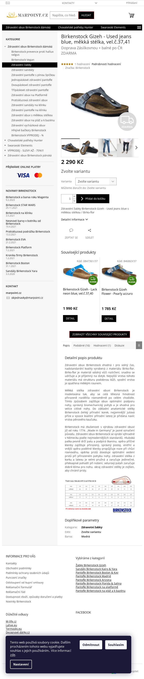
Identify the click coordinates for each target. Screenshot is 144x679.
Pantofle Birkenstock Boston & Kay (97, 572)
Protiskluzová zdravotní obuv (29, 100)
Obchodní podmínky (18, 568)
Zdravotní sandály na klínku (28, 105)
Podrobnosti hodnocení (106, 64)
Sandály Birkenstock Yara (21, 271)
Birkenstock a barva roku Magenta (27, 197)
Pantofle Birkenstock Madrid (93, 576)
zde (12, 655)
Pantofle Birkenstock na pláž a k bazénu (100, 591)
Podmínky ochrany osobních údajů (27, 573)
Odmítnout (90, 645)
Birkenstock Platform (19, 247)
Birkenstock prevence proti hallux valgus (32, 53)
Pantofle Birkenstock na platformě (97, 587)
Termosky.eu (14, 628)
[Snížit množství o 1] (74, 201)
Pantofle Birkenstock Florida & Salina (99, 583)
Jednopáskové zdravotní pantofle (31, 80)
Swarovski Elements (20, 145)
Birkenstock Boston (18, 263)
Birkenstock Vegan (22, 59)
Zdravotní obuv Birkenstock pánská (30, 155)
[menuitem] (28, 27)
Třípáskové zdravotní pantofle (30, 90)
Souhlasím (116, 645)
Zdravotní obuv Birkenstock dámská (30, 46)
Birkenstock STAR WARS (20, 205)
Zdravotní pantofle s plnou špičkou (33, 75)
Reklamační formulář (19, 587)
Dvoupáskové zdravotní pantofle (31, 85)
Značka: (77, 68)
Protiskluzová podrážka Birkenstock (28, 231)
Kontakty (68, 3)
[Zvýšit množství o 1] (74, 196)
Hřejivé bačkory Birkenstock (28, 130)
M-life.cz (11, 621)
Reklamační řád (15, 592)
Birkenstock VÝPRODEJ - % (27, 135)
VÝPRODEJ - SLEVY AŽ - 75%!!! (26, 150)
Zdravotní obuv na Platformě (29, 95)
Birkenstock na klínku (19, 212)
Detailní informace (72, 219)
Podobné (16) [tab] (82, 345)
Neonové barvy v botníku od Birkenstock (23, 222)
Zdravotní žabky (21, 65)
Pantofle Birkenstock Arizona (93, 580)
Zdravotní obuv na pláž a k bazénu (33, 120)
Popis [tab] (66, 345)
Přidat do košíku (95, 198)
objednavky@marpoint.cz (27, 297)
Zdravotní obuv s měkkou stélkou (32, 115)
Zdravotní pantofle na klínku (29, 110)
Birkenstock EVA (16, 239)
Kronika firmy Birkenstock (22, 255)
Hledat (86, 15)
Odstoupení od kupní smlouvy (25, 582)
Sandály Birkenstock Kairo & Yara (96, 569)
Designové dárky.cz (18, 632)
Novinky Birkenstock (18, 601)
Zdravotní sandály (22, 70)
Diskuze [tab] (119, 345)
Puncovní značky (16, 577)
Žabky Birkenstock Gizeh (91, 565)
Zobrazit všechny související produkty (99, 334)
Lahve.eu (11, 625)
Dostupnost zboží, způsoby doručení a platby (34, 597)
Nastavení (21, 664)
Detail (70, 318)
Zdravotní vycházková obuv (28, 125)
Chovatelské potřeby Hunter (25, 140)
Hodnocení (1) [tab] (102, 345)
